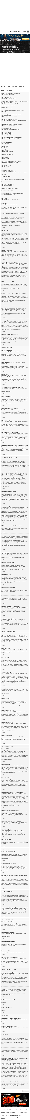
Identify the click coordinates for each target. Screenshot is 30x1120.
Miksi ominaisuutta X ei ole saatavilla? (9, 206)
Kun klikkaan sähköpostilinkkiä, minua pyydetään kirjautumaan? (14, 120)
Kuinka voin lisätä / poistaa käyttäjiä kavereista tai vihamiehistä (13, 179)
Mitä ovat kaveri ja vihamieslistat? (8, 177)
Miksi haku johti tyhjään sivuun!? (7, 185)
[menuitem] (3, 1118)
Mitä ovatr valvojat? (5, 158)
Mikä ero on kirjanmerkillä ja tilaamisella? (9, 192)
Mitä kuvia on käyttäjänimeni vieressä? (9, 116)
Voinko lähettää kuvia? (5, 147)
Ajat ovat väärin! (4, 112)
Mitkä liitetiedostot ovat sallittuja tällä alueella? (10, 199)
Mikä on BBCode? (5, 143)
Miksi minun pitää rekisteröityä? (7, 94)
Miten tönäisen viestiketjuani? (7, 140)
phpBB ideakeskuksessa (23, 1051)
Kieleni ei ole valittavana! (6, 115)
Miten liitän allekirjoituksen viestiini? (8, 127)
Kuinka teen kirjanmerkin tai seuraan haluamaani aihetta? (12, 193)
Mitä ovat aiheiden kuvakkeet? (7, 154)
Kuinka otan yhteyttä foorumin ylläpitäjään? (9, 210)
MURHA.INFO (10, 46)
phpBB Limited (20, 1039)
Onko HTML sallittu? (5, 145)
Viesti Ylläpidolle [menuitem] (20, 1109)
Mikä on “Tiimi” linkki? (5, 166)
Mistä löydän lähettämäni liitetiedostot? (9, 201)
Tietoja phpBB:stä (18, 1042)
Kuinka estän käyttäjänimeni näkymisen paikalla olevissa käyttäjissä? (12, 111)
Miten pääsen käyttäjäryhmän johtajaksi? (9, 162)
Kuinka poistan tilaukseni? (6, 195)
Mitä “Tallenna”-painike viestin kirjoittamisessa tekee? (12, 137)
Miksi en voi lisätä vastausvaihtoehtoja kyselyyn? (11, 129)
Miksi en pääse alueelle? (6, 132)
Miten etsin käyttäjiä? (5, 186)
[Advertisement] (15, 15)
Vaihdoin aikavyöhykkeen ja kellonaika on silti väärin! (11, 114)
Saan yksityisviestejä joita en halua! (8, 171)
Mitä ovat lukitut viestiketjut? (6, 152)
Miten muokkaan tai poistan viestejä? (8, 125)
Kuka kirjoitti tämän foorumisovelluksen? (9, 204)
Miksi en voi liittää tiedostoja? (7, 133)
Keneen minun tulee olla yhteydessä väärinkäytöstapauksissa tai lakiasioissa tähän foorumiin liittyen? (14, 208)
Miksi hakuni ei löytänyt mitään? (7, 184)
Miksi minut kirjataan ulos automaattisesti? (9, 103)
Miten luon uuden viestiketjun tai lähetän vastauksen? (12, 124)
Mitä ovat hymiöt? (4, 146)
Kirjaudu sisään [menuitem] (22, 31)
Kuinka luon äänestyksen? (6, 128)
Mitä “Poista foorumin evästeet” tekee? (9, 105)
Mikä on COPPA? (4, 96)
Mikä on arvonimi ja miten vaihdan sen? (9, 119)
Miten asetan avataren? (6, 118)
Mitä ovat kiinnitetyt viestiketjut (7, 151)
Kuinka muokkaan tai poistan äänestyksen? (10, 130)
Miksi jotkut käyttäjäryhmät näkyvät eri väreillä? (10, 163)
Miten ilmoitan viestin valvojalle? (7, 136)
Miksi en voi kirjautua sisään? (7, 99)
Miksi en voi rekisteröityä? (6, 97)
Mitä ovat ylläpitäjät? (5, 157)
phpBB (9, 403)
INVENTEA (15, 1117)
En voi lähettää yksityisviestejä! (7, 170)
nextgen (19, 1117)
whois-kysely (10, 1064)
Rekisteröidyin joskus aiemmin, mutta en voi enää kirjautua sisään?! (14, 101)
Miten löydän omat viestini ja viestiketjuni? (9, 188)
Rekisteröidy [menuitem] (14, 31)
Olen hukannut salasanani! (6, 102)
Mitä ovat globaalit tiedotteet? (7, 149)
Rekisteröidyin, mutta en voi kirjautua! (8, 98)
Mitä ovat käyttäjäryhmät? (6, 160)
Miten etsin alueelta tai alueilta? (7, 183)
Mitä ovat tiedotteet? (5, 150)
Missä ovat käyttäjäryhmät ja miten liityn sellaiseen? (11, 161)
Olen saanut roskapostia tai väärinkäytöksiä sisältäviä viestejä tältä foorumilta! (14, 173)
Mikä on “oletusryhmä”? (6, 165)
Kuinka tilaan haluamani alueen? (8, 194)
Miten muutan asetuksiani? (6, 108)
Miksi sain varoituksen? (6, 134)
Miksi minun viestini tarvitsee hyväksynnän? (10, 138)
